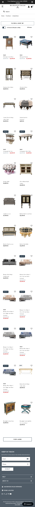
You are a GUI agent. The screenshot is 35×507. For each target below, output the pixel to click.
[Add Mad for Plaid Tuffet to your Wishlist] (31, 226)
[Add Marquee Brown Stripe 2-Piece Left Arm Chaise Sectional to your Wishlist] (31, 256)
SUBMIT (7, 469)
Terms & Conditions (19, 501)
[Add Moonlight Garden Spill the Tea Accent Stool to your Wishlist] (31, 402)
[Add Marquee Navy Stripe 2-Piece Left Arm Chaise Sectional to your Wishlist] (31, 328)
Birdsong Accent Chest (8, 57)
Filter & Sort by (17, 23)
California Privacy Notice (10, 503)
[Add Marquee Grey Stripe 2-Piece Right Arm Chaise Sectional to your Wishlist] (15, 328)
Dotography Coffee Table (25, 151)
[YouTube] (10, 494)
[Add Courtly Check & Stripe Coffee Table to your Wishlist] (15, 99)
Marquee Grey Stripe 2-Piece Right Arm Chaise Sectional (8, 349)
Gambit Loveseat (6, 214)
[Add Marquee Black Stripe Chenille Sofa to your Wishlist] (15, 256)
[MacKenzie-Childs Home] (17, 6)
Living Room (15, 16)
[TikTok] (6, 494)
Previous (3, 2)
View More (17, 439)
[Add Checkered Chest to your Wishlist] (31, 69)
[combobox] (16, 11)
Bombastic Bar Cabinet (8, 87)
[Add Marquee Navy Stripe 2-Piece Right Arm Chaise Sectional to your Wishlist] (15, 365)
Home (2, 16)
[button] (29, 6)
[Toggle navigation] (2, 6)
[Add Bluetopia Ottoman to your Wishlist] (31, 37)
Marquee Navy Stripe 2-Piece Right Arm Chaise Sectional (8, 387)
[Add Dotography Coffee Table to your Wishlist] (31, 131)
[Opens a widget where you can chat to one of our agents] (27, 504)
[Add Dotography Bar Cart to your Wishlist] (15, 131)
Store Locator (9, 490)
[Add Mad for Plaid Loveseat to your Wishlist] (15, 226)
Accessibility (17, 504)
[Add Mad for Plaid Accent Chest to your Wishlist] (31, 195)
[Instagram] (2, 494)
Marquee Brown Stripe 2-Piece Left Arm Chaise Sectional (25, 276)
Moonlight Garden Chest (8, 421)
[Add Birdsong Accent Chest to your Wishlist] (15, 37)
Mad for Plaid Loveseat (8, 244)
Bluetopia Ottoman (24, 57)
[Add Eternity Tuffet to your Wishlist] (15, 163)
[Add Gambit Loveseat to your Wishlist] (15, 195)
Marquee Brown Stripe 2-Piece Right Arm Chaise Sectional (8, 313)
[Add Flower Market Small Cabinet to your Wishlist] (31, 163)
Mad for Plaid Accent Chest (26, 214)
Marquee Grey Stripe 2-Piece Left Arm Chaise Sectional (25, 312)
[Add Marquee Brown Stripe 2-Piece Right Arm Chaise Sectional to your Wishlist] (15, 291)
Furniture (8, 16)
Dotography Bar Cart (7, 151)
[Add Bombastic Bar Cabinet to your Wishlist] (15, 69)
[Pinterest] (8, 494)
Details (18, 3)
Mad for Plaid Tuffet (24, 244)
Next (32, 2)
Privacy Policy (28, 501)
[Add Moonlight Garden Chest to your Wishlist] (15, 402)
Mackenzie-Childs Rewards (13, 486)
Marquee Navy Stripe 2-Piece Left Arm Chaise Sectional (25, 350)
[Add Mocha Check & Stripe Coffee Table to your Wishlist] (31, 365)
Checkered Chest (23, 87)
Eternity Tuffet (6, 181)
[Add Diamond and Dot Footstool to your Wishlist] (31, 99)
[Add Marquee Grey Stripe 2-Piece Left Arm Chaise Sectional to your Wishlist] (31, 291)
